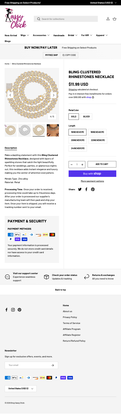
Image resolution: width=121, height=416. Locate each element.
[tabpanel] (32, 181)
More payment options (92, 181)
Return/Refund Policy (74, 340)
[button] (114, 19)
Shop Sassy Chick (18, 403)
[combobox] (66, 19)
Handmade (58, 35)
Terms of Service (71, 323)
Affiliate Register (72, 334)
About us (67, 311)
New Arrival (11, 35)
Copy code (70, 55)
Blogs (8, 41)
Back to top (60, 289)
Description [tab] (11, 147)
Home (7, 64)
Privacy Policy (70, 317)
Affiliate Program (71, 328)
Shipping (73, 89)
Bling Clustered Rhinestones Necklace (26, 64)
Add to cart (102, 164)
